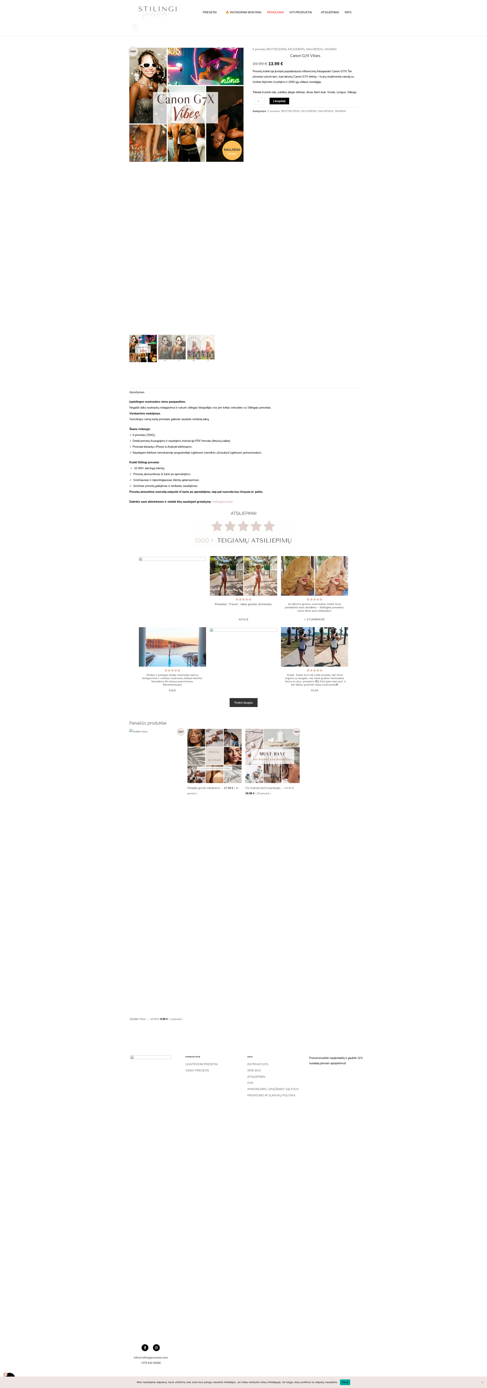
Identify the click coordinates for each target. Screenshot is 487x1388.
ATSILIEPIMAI (330, 12)
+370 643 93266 (151, 1362)
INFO (348, 12)
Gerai (345, 1382)
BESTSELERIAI (276, 49)
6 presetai (259, 49)
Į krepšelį (279, 101)
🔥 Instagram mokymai (243, 12)
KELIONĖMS (296, 49)
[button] (238, 192)
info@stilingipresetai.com (151, 1357)
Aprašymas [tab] (136, 392)
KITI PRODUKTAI (301, 12)
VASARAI (330, 49)
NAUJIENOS (314, 49)
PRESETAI (210, 12)
